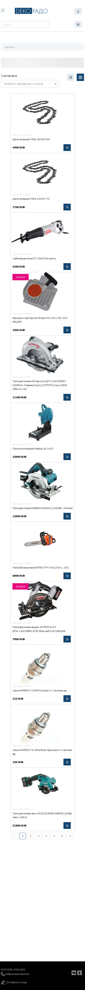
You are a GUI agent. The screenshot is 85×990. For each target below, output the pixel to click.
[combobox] (24, 25)
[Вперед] (70, 836)
